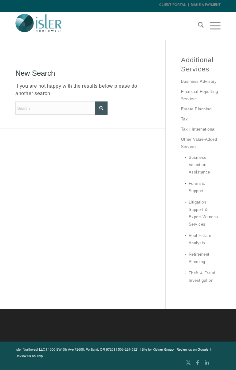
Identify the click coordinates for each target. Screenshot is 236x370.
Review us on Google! (192, 349)
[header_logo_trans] (38, 27)
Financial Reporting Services (199, 95)
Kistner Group (163, 349)
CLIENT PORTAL (172, 4)
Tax (184, 119)
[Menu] (212, 26)
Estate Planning (196, 109)
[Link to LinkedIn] (206, 362)
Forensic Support (197, 187)
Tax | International (198, 129)
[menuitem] (198, 26)
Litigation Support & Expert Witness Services (203, 213)
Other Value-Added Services (199, 143)
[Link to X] (188, 362)
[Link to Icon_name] (216, 362)
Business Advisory (199, 81)
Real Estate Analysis (200, 239)
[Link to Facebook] (197, 362)
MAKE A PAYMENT (206, 4)
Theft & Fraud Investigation (202, 277)
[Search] (198, 26)
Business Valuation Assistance (199, 164)
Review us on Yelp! (29, 355)
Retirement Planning (199, 258)
